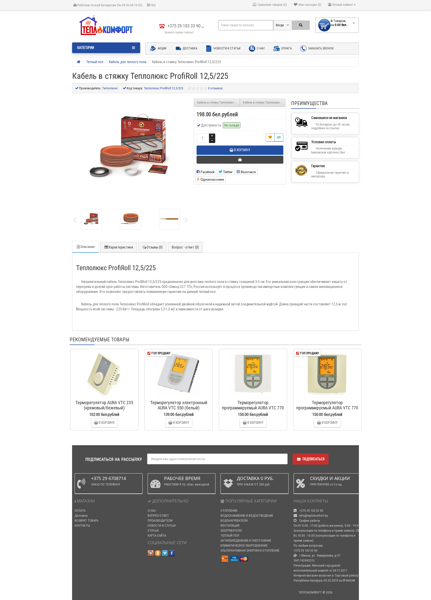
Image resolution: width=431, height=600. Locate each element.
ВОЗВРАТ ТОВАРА (86, 520)
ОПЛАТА (80, 510)
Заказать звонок (320, 48)
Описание (88, 246)
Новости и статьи (226, 48)
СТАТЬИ (153, 530)
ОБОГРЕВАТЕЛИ (231, 530)
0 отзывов (215, 88)
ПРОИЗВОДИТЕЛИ (160, 520)
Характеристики (120, 247)
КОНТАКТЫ (82, 525)
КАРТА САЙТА (157, 535)
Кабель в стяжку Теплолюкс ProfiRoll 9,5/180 (218, 102)
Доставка (189, 48)
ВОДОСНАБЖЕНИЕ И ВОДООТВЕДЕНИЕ (246, 515)
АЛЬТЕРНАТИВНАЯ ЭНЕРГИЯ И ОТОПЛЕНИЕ (249, 550)
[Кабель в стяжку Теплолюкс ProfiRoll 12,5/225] (91, 219)
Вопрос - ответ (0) (185, 247)
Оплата (286, 48)
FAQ (153, 5)
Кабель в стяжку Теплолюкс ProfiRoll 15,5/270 (264, 102)
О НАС (152, 510)
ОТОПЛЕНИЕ (228, 510)
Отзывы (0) (155, 247)
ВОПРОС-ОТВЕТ (158, 515)
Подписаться (313, 459)
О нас (260, 48)
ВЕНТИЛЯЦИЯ (229, 525)
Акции (161, 48)
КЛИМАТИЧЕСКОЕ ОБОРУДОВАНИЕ (244, 545)
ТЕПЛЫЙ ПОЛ (229, 535)
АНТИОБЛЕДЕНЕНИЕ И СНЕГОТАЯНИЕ (245, 540)
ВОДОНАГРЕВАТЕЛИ (234, 520)
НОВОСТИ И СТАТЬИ (162, 525)
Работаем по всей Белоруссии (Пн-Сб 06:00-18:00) (109, 5)
